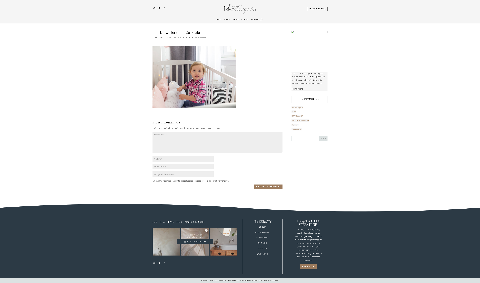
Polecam (295, 125)
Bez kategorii (297, 107)
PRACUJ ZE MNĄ (317, 9)
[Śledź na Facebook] (164, 8)
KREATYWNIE (297, 116)
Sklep (236, 20)
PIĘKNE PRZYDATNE (300, 120)
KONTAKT (264, 254)
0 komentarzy (200, 37)
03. (257, 237)
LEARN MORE (297, 89)
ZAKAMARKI (297, 129)
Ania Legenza (175, 37)
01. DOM (262, 227)
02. (256, 232)
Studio (244, 20)
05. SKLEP (262, 248)
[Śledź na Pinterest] (159, 8)
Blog (218, 20)
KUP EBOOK (308, 266)
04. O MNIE (262, 243)
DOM (294, 111)
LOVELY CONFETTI (272, 280)
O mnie (227, 20)
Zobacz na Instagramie (196, 242)
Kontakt (255, 20)
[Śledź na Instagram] (154, 8)
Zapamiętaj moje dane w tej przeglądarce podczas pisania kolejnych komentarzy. (192, 181)
